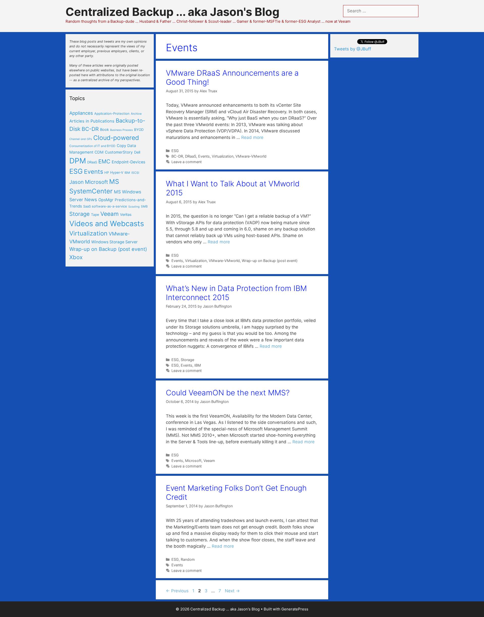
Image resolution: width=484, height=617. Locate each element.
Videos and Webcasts (106, 223)
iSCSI (135, 172)
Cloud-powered (116, 137)
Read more (252, 137)
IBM (197, 365)
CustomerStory (119, 152)
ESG (175, 151)
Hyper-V (116, 172)
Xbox (76, 257)
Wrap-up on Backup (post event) (269, 260)
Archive (136, 113)
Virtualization (222, 156)
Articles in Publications (91, 121)
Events (204, 156)
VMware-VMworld (250, 156)
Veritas (126, 214)
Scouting (134, 206)
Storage (187, 360)
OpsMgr (105, 199)
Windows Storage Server (114, 242)
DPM (77, 160)
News (90, 199)
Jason (76, 182)
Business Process (121, 130)
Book (104, 129)
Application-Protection (112, 113)
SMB (144, 206)
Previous (177, 590)
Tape (95, 215)
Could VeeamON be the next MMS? (228, 392)
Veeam (209, 460)
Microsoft (193, 460)
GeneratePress (294, 609)
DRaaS (190, 156)
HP (106, 172)
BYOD (139, 130)
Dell (137, 152)
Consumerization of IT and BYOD (92, 146)
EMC (104, 161)
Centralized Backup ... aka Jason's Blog (173, 12)
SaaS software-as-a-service (105, 206)
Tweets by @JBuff (352, 48)
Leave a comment (186, 162)
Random (188, 559)
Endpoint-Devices (128, 162)
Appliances (81, 113)
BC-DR (177, 156)
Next (232, 590)
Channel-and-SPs (80, 139)
